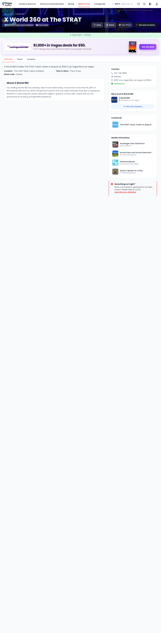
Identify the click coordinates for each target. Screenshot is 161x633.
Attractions (8, 14)
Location (31, 59)
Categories (99, 4)
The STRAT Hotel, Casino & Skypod (29, 71)
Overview (8, 59)
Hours (20, 59)
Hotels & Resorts (27, 4)
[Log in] (156, 4)
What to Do (84, 4)
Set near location (145, 25)
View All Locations (134, 106)
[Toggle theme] (150, 4)
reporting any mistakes (125, 192)
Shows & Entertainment (52, 4)
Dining (71, 4)
